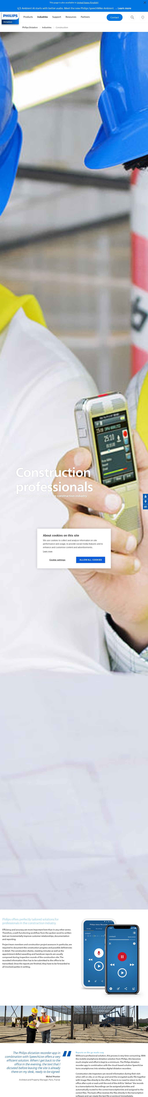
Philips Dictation (30, 27)
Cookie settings (57, 560)
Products (28, 17)
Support (56, 17)
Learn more (47, 551)
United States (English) (87, 2)
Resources (71, 17)
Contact (114, 17)
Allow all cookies (90, 560)
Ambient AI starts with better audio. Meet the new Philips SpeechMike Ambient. (76, 8)
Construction (62, 27)
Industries (42, 17)
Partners (85, 17)
